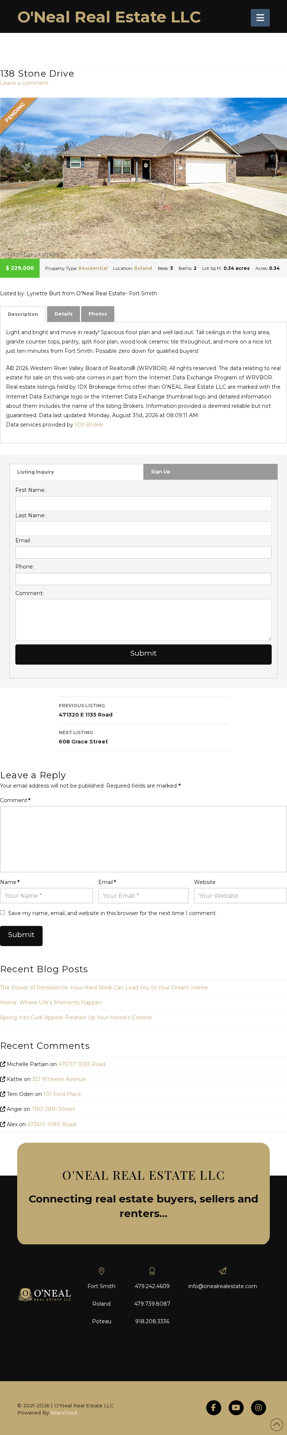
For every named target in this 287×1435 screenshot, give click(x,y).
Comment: (29, 593)
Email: (23, 540)
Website (205, 882)
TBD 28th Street (53, 1109)
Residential (93, 268)
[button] (260, 18)
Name (9, 882)
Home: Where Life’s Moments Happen (51, 1002)
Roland (143, 268)
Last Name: (30, 515)
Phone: (24, 566)
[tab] (23, 314)
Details (63, 314)
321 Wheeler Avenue (59, 1079)
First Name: (30, 490)
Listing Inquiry (35, 472)
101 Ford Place (62, 1094)
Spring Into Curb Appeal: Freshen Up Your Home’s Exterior (76, 1017)
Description (23, 314)
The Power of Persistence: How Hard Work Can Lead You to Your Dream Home (104, 987)
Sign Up (160, 471)
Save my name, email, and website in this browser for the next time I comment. (112, 913)
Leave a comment (24, 83)
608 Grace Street (83, 737)
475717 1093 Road (81, 1064)
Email (107, 882)
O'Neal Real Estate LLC (109, 17)
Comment (15, 800)
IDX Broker (89, 424)
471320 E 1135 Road (85, 710)
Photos (98, 314)
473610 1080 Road (51, 1124)
